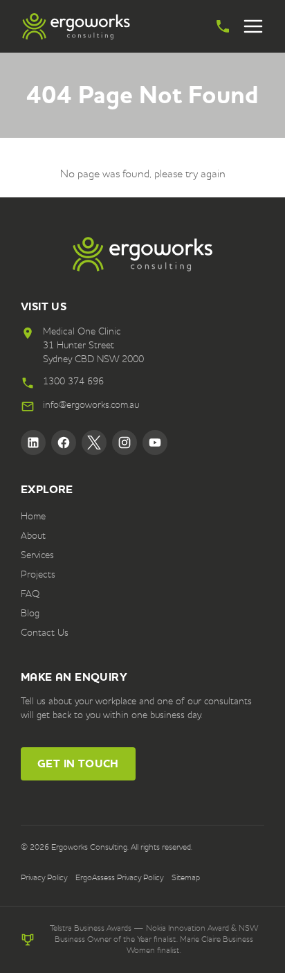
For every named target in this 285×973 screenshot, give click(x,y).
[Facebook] (63, 442)
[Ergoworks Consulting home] (76, 26)
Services (37, 555)
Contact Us (44, 633)
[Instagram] (124, 442)
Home (33, 516)
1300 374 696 (73, 381)
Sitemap (186, 878)
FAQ (30, 594)
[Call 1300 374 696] (222, 26)
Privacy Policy (44, 878)
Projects (38, 575)
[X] (94, 442)
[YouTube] (154, 442)
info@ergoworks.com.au (91, 405)
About (33, 536)
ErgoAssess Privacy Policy (119, 878)
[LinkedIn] (33, 442)
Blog (30, 613)
